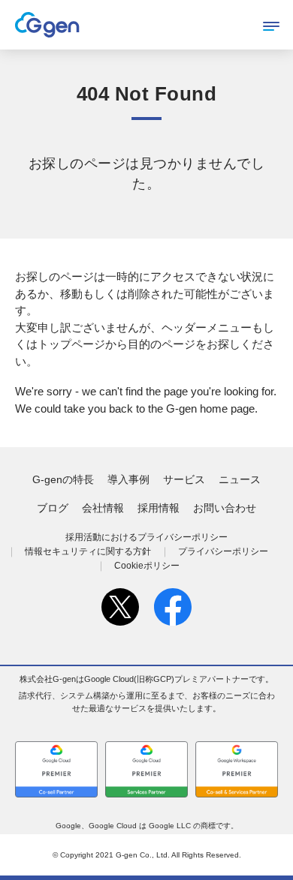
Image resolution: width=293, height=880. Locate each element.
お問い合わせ (224, 508)
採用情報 (158, 508)
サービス (184, 479)
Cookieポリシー (147, 565)
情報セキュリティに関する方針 (88, 551)
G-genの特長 (63, 479)
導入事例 (128, 479)
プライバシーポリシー (223, 551)
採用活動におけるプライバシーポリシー (146, 537)
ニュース (240, 479)
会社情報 (103, 508)
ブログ (52, 508)
